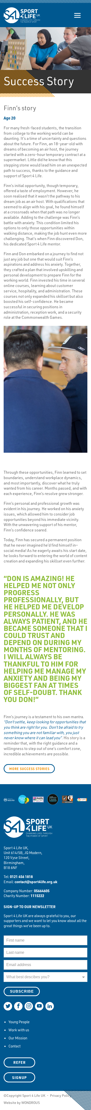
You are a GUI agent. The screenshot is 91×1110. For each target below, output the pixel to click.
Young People (19, 1021)
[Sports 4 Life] (22, 11)
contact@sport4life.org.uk (36, 881)
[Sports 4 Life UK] (28, 830)
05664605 (42, 890)
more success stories (29, 769)
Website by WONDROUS (22, 1102)
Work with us (18, 1029)
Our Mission (17, 1037)
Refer (19, 1062)
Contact (14, 1046)
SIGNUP (19, 1077)
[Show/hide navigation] (77, 15)
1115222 (37, 895)
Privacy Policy (60, 1095)
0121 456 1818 (21, 876)
